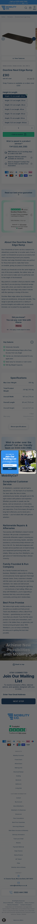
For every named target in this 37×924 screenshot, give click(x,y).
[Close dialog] (34, 452)
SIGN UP (10, 468)
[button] (4, 920)
